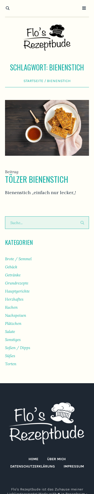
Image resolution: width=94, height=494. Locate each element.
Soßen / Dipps (17, 347)
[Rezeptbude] (47, 38)
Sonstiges (13, 339)
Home (33, 459)
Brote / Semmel (18, 258)
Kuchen (11, 307)
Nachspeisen (15, 315)
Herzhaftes (14, 299)
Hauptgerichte (17, 291)
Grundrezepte (16, 283)
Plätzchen (13, 323)
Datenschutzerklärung (32, 466)
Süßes (10, 355)
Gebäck (11, 267)
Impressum (74, 466)
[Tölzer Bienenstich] (47, 127)
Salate (10, 331)
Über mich (56, 459)
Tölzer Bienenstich (36, 179)
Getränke (13, 275)
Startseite (33, 81)
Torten (10, 363)
